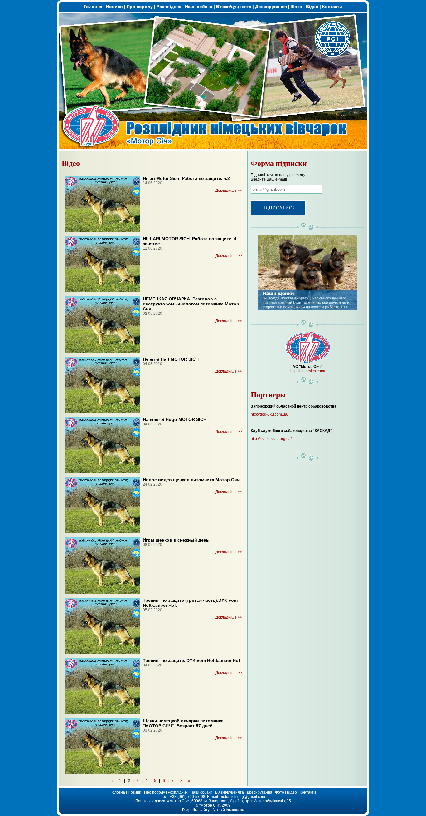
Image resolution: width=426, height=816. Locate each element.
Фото (296, 6)
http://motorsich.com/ (307, 371)
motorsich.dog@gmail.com (242, 796)
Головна (93, 6)
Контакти (332, 6)
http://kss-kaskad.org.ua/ (271, 439)
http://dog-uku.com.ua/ (269, 414)
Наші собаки (198, 6)
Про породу (140, 6)
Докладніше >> (228, 190)
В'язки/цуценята (233, 6)
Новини (114, 6)
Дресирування (271, 6)
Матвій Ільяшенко (228, 810)
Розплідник (169, 6)
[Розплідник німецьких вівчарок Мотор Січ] (213, 147)
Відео (312, 6)
